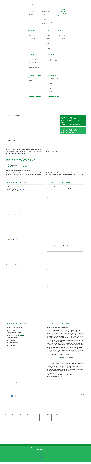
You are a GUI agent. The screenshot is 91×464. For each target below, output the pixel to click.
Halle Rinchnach (63, 32)
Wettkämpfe (52, 80)
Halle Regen (62, 35)
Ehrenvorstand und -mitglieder (47, 23)
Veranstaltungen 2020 (12, 382)
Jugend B (48, 46)
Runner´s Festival (23, 189)
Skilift (50, 83)
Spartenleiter (31, 79)
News (29, 77)
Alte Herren (32, 38)
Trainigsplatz (62, 38)
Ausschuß (31, 14)
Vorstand (31, 11)
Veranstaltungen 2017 (12, 392)
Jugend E (48, 38)
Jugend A (48, 48)
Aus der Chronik (61, 15)
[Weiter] (16, 396)
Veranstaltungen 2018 (12, 389)
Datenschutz (40, 460)
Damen (30, 40)
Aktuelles (50, 56)
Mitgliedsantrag (46, 11)
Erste (30, 32)
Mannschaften (32, 57)
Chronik (31, 64)
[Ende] (19, 396)
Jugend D (48, 40)
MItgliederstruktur (47, 17)
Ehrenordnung (45, 19)
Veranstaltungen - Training (55, 78)
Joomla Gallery (60, 357)
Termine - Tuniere (33, 59)
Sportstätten (32, 62)
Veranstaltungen (52, 60)
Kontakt (39, 455)
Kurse (49, 59)
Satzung (44, 14)
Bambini (48, 32)
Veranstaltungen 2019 (12, 386)
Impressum (40, 457)
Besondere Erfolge (34, 67)
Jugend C (48, 43)
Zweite (30, 35)
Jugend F (48, 35)
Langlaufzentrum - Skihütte (56, 86)
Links (30, 70)
